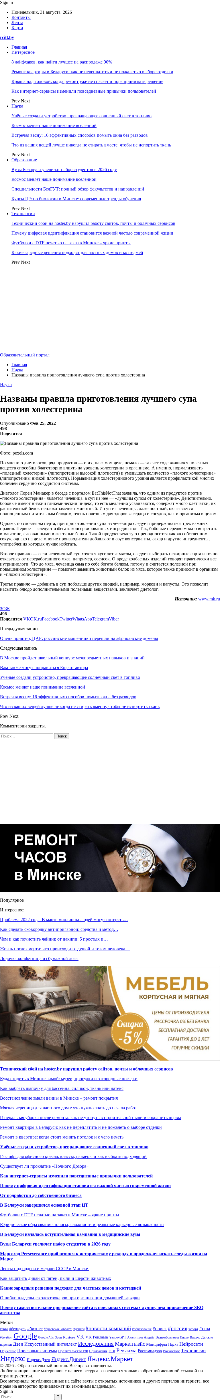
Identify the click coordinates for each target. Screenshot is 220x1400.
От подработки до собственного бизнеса (41, 1195)
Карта (17, 27)
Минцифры (156, 1344)
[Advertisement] (110, 309)
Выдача (195, 1337)
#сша (204, 1328)
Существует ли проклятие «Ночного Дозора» (44, 1166)
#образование (142, 1329)
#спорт (193, 1329)
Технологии (23, 213)
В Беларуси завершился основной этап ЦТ (44, 1205)
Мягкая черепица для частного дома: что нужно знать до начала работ (68, 1107)
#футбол (6, 1337)
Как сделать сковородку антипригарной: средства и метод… (59, 929)
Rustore (69, 1337)
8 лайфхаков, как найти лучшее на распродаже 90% (61, 62)
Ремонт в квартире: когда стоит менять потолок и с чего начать (61, 1137)
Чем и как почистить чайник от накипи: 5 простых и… (54, 939)
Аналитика (135, 1337)
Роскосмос (171, 1351)
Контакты (21, 17)
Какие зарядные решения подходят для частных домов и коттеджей (77, 252)
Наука (17, 106)
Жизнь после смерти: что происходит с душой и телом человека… (65, 948)
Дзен (18, 1344)
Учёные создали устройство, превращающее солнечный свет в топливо (81, 115)
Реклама (126, 1350)
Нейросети (191, 1344)
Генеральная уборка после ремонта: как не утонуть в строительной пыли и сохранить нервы (90, 1117)
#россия (177, 1328)
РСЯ (112, 1351)
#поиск (160, 1328)
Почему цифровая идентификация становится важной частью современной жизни (92, 233)
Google (25, 1336)
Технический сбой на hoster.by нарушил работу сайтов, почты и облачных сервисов (93, 223)
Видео (184, 1337)
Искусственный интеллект (50, 1344)
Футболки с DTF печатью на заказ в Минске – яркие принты (71, 242)
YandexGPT (117, 1337)
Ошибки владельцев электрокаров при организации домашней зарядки (70, 1297)
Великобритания (167, 1337)
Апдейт (149, 1337)
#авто (4, 1329)
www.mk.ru (209, 598)
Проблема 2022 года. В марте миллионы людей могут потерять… (64, 919)
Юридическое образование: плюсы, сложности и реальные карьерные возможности (82, 1224)
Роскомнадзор (150, 1351)
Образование (24, 159)
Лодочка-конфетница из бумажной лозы (39, 958)
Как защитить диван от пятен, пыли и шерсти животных (55, 1278)
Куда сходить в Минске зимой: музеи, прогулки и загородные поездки (69, 1078)
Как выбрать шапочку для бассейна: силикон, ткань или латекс (61, 1088)
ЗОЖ (5, 608)
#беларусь (17, 1329)
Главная (19, 47)
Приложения (98, 1351)
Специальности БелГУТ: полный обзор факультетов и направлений (77, 189)
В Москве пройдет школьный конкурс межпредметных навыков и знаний (72, 657)
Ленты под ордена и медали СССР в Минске (44, 1268)
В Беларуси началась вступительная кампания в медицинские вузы (70, 1234)
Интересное (23, 52)
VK (80, 1337)
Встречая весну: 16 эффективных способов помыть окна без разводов (79, 135)
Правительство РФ (73, 1351)
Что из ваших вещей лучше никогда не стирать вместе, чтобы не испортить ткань (91, 144)
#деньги (79, 1329)
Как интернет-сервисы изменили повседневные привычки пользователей (83, 91)
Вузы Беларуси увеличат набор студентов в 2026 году (64, 169)
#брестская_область (58, 1329)
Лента (17, 22)
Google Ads (46, 1337)
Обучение (8, 1351)
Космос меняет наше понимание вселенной (54, 125)
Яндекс (12, 1358)
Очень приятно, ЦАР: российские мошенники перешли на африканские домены (79, 638)
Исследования (96, 1343)
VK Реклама (96, 1337)
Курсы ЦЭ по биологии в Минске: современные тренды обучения (76, 198)
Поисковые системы (37, 1350)
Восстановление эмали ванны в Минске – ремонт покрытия (59, 1098)
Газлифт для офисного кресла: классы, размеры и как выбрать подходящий (73, 1156)
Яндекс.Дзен (38, 1359)
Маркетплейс (130, 1344)
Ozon (58, 1337)
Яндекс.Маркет (110, 1359)
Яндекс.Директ (68, 1359)
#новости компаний (108, 1328)
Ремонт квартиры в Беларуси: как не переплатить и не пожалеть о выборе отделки (92, 71)
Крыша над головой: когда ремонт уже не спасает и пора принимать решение (87, 81)
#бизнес (35, 1328)
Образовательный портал (25, 354)
